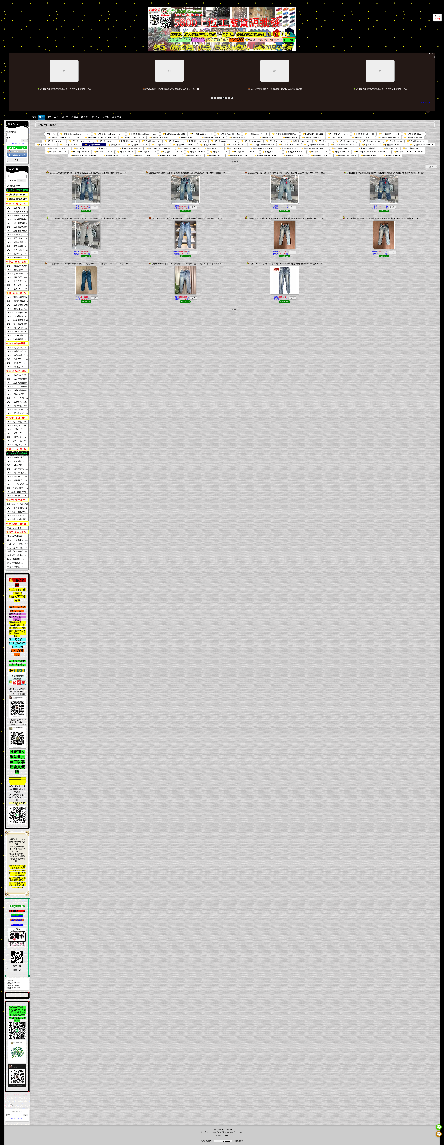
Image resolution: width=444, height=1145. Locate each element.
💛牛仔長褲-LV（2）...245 (338, 134)
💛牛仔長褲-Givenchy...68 (251, 141)
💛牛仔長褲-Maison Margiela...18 (223, 141)
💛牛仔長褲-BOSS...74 (104, 141)
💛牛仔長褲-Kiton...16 (287, 148)
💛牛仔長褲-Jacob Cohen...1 (370, 141)
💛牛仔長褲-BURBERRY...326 (212, 137)
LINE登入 (13, 1119)
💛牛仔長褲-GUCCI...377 (414, 134)
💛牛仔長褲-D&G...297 (46, 145)
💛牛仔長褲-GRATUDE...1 (321, 155)
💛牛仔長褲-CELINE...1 (103, 152)
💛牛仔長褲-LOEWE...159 (54, 141)
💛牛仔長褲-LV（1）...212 (313, 134)
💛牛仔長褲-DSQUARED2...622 (161, 137)
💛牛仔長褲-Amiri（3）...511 (228, 134)
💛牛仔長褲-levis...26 (173, 141)
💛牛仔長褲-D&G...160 (236, 145)
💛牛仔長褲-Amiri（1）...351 (174, 134)
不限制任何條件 (17, 920)
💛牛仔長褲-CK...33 (370, 145)
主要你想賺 (16, 925)
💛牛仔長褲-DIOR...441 (268, 137)
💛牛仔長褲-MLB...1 (160, 145)
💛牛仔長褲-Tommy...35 (128, 141)
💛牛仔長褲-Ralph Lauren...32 (169, 155)
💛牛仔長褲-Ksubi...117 (105, 148)
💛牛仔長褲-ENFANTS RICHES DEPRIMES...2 (371, 152)
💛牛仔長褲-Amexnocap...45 (130, 148)
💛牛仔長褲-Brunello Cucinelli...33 (344, 145)
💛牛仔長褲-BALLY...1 (213, 148)
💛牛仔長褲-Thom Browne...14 (132, 137)
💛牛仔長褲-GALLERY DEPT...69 (285, 134)
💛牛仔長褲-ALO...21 (193, 155)
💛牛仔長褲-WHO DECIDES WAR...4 (84, 155)
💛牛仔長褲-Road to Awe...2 (238, 155)
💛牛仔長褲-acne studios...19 (342, 148)
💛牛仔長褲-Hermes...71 (337, 137)
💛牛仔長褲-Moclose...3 (318, 152)
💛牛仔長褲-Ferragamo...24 (388, 137)
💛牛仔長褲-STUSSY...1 (80, 152)
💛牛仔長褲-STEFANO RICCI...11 (244, 152)
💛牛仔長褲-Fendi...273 (187, 137)
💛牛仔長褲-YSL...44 (323, 141)
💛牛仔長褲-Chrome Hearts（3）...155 (142, 134)
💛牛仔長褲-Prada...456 (413, 137)
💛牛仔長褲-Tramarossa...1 (346, 155)
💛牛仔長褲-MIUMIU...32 (289, 145)
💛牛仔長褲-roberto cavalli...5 (315, 145)
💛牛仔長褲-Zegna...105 (151, 141)
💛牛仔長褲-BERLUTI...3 (137, 145)
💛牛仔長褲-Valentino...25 (300, 141)
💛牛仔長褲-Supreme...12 (275, 141)
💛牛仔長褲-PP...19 (390, 148)
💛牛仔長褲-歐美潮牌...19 (368, 148)
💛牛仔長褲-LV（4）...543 (389, 134)
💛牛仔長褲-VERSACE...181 (362, 137)
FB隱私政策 (239, 1141)
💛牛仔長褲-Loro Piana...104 (58, 148)
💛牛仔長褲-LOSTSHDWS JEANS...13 (408, 152)
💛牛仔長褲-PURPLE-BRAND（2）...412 (100, 137)
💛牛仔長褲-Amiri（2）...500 (201, 134)
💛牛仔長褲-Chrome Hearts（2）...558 (108, 134)
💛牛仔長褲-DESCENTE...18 (188, 148)
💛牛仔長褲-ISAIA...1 (218, 152)
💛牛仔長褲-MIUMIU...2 (294, 152)
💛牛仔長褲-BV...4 (115, 145)
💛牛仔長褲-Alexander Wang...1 (266, 155)
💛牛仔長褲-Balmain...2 (271, 152)
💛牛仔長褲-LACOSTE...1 (70, 145)
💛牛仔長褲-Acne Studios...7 (171, 152)
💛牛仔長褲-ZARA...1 (340, 152)
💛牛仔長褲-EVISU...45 (345, 141)
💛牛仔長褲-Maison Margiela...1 (262, 145)
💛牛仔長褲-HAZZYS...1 (56, 152)
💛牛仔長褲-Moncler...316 (196, 141)
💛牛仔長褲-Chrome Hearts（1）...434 (74, 134)
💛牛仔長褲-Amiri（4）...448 (256, 134)
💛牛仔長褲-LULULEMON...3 (184, 145)
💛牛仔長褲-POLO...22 (82, 148)
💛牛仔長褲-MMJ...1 (125, 152)
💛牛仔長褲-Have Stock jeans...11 (314, 148)
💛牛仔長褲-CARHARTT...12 (394, 145)
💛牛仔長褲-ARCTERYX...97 (80, 141)
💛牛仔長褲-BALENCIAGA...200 (241, 137)
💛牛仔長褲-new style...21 (413, 148)
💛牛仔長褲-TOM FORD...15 (211, 145)
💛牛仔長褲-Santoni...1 (369, 155)
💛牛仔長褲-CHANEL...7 (416, 141)
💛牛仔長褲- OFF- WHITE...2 (295, 155)
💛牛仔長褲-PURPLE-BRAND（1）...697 (64, 137)
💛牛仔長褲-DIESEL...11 (94, 145)
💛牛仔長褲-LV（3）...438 (363, 134)
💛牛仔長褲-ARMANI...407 (312, 137)
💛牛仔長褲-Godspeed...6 (143, 155)
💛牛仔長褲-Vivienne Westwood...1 (159, 148)
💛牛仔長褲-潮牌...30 (215, 155)
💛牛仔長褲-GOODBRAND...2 (421, 145)
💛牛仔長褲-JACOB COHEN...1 (262, 148)
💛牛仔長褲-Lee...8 (290, 137)
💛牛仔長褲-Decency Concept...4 (115, 155)
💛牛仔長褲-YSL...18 (394, 141)
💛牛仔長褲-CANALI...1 (236, 148)
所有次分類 (50, 134)
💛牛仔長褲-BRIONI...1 (196, 152)
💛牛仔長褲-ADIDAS (392, 155)
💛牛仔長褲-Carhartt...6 (147, 152)
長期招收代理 (17, 915)
